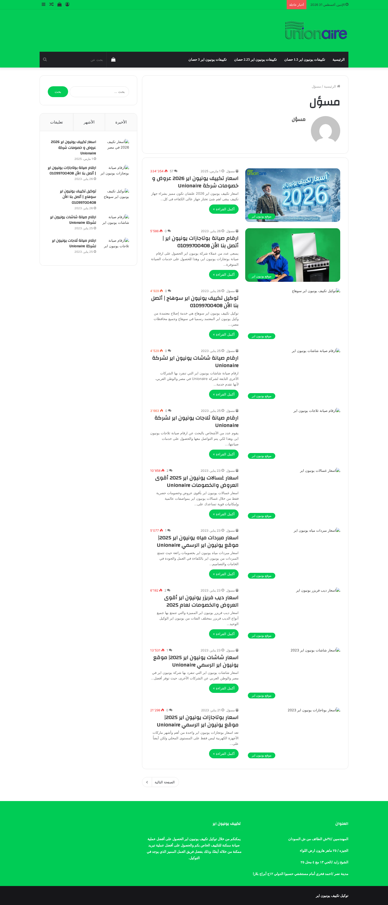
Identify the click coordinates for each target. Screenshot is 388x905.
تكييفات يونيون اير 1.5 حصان (304, 59)
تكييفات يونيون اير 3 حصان (207, 59)
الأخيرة (121, 122)
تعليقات (56, 122)
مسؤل (299, 119)
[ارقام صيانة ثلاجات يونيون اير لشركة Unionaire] (114, 248)
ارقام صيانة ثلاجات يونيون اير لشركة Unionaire (196, 421)
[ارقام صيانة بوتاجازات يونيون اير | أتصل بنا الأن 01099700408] (114, 175)
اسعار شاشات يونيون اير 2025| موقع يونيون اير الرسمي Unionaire (196, 661)
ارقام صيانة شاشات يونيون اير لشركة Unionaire (195, 361)
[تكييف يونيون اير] (315, 30)
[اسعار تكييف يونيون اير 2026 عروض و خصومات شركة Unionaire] (114, 149)
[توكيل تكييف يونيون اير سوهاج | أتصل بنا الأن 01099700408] (114, 198)
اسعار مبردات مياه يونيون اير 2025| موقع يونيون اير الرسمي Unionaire (198, 541)
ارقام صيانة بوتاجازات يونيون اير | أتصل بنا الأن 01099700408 (201, 241)
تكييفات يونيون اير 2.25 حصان (255, 59)
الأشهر (89, 122)
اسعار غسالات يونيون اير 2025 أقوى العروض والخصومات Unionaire (197, 481)
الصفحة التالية (165, 782)
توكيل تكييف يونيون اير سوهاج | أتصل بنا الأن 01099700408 (195, 301)
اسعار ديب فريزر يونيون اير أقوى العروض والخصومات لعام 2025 (201, 601)
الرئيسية (339, 59)
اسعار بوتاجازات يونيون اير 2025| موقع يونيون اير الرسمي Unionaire (198, 721)
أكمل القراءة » (224, 209)
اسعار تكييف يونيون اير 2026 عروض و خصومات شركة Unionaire (195, 181)
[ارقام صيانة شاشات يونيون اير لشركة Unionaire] (114, 224)
